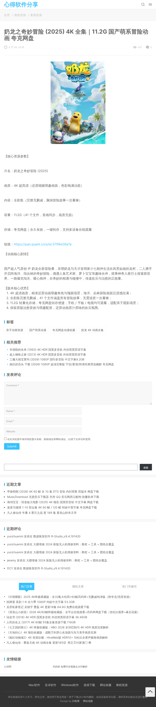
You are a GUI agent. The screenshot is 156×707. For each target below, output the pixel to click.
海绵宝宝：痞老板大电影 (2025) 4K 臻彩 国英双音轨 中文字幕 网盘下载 (53, 502)
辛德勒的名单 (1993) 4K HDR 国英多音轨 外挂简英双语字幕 (48, 349)
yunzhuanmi (15, 536)
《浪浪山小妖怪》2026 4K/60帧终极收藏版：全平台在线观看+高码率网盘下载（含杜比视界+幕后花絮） (73, 612)
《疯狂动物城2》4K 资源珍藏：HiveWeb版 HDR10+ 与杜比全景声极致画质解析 (57, 637)
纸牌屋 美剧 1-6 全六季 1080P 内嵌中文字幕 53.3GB (40, 602)
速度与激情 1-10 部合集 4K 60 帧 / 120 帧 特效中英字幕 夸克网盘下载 (52, 507)
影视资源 (36, 15)
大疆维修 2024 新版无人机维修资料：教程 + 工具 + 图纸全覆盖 (73, 544)
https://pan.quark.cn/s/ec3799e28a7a (43, 244)
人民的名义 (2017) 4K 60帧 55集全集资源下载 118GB (41, 622)
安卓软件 (50, 685)
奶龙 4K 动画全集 (92, 330)
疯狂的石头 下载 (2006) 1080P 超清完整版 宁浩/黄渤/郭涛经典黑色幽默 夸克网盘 (62, 364)
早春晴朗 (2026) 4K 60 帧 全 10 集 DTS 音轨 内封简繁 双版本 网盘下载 (53, 491)
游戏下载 (89, 685)
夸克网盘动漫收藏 (63, 330)
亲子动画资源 (14, 330)
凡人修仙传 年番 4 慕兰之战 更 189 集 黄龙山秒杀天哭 (42, 512)
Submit (11, 446)
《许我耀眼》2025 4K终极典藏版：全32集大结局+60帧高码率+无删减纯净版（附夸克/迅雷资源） (69, 596)
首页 (7, 15)
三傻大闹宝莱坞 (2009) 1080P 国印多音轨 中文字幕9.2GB (47, 359)
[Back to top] (150, 692)
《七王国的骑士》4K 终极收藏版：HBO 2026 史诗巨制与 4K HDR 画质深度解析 (57, 627)
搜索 (145, 467)
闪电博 (75, 701)
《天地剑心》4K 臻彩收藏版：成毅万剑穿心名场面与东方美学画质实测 (51, 632)
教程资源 (20, 15)
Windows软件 (70, 685)
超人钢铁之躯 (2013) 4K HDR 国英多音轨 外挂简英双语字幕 (48, 354)
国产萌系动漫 (37, 330)
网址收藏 (105, 685)
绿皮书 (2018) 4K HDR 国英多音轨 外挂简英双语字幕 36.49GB (46, 617)
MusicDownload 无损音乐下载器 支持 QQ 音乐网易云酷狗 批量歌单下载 (53, 496)
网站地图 (88, 701)
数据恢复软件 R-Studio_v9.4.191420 (56, 536)
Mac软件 (34, 685)
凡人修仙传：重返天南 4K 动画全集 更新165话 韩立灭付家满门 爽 (48, 642)
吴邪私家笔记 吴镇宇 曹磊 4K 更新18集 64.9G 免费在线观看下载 (47, 607)
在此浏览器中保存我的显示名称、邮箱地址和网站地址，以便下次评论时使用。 (50, 439)
